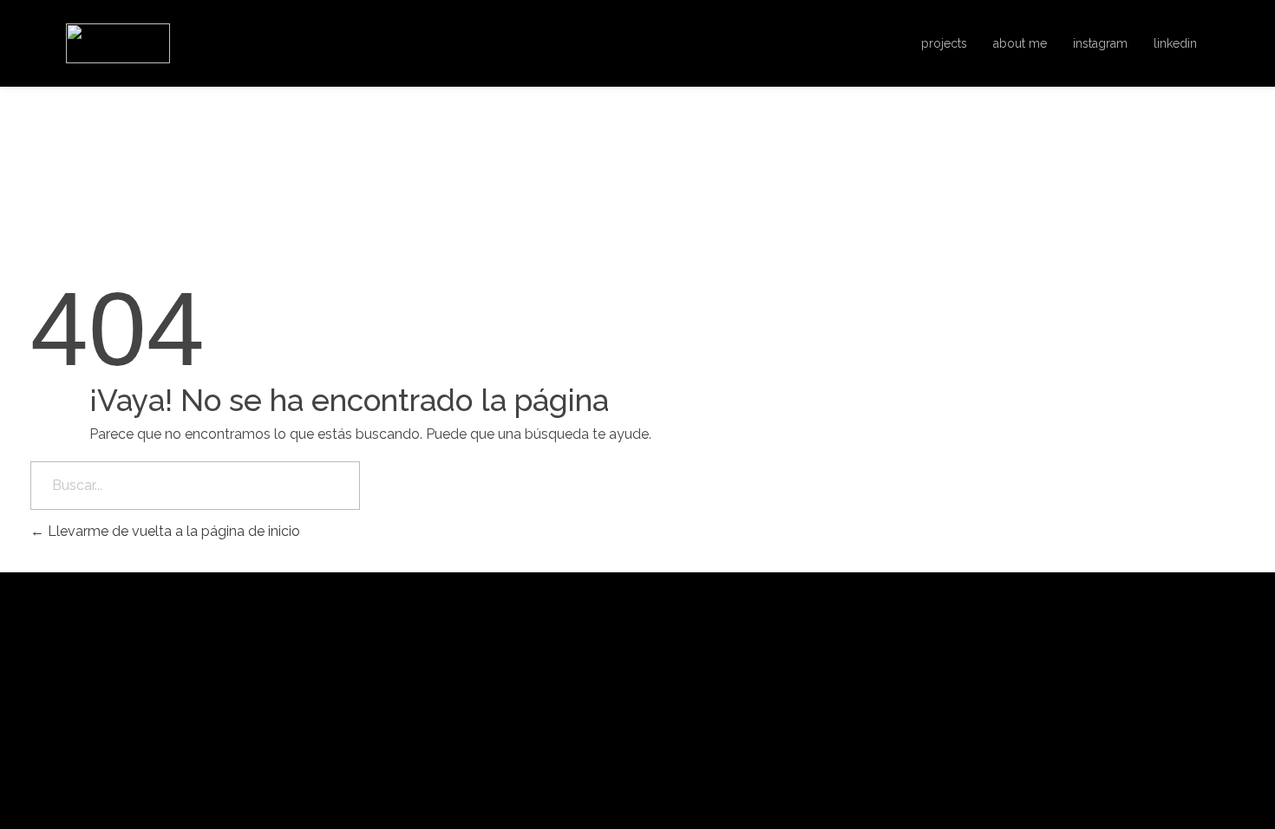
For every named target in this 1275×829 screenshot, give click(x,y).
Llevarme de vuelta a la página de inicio (172, 531)
